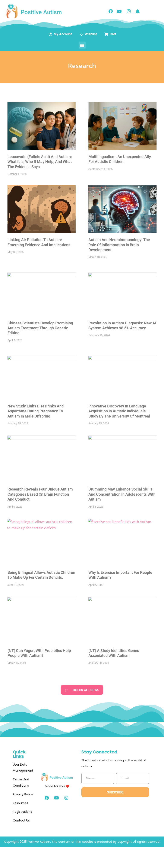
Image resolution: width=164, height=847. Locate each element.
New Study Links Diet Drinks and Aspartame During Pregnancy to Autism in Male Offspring (35, 411)
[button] (82, 45)
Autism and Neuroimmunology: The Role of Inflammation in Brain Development (119, 244)
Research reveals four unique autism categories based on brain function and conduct (40, 494)
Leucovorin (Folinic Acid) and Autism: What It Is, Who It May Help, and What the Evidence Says (39, 161)
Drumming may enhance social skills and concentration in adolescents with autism (121, 494)
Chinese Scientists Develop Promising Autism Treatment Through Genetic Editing (40, 328)
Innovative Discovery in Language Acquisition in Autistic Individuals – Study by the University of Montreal (119, 411)
